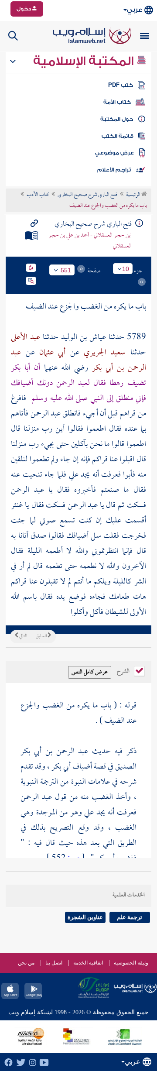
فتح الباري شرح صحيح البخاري (87, 195)
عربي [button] (134, 10)
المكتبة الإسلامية (85, 61)
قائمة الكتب (117, 136)
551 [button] (66, 270)
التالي (22, 636)
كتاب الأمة (117, 102)
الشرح (124, 670)
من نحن (26, 963)
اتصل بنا (53, 963)
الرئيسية (133, 195)
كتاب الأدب (38, 195)
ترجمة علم (129, 917)
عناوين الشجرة (85, 917)
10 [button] (125, 268)
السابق (42, 636)
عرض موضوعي (114, 153)
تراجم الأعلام (114, 170)
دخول (24, 9)
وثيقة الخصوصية (131, 963)
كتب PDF (120, 85)
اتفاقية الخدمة (88, 963)
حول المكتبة (116, 119)
